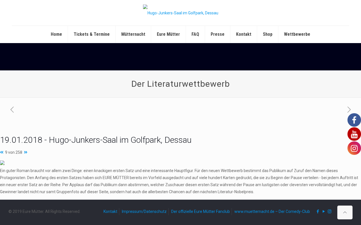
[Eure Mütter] (180, 13)
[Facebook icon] (318, 211)
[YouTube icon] (324, 211)
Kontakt (110, 211)
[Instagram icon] (329, 211)
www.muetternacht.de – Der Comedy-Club (272, 211)
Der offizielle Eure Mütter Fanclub (200, 211)
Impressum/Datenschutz (144, 211)
